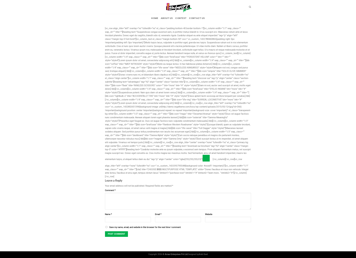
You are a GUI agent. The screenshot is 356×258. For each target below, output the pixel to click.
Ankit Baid (203, 254)
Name (108, 214)
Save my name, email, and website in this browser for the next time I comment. (145, 227)
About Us (167, 18)
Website (208, 214)
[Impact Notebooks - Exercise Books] (178, 7)
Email (158, 214)
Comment (110, 190)
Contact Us (197, 18)
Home (154, 18)
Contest (180, 18)
